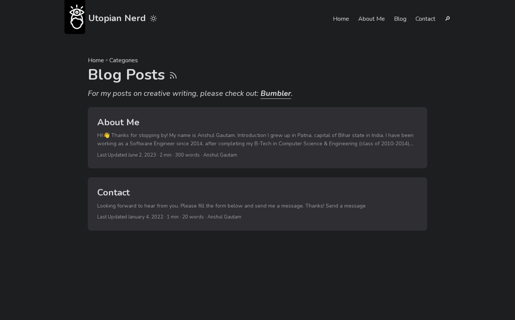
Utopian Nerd (117, 18)
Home (96, 60)
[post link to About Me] (257, 138)
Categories (123, 60)
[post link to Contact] (257, 204)
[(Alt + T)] (153, 19)
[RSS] (173, 75)
